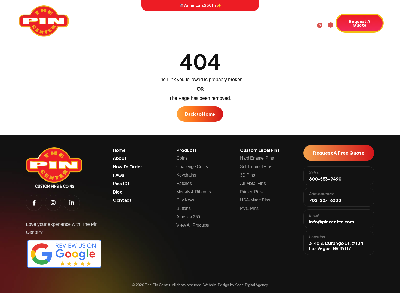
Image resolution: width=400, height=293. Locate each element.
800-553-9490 (325, 179)
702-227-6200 (325, 200)
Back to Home (200, 114)
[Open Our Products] (131, 24)
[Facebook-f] (82, 5)
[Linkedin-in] (97, 5)
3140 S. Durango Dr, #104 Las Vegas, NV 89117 (336, 245)
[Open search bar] (307, 22)
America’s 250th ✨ (202, 5)
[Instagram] (90, 5)
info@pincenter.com (331, 222)
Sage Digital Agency (251, 285)
